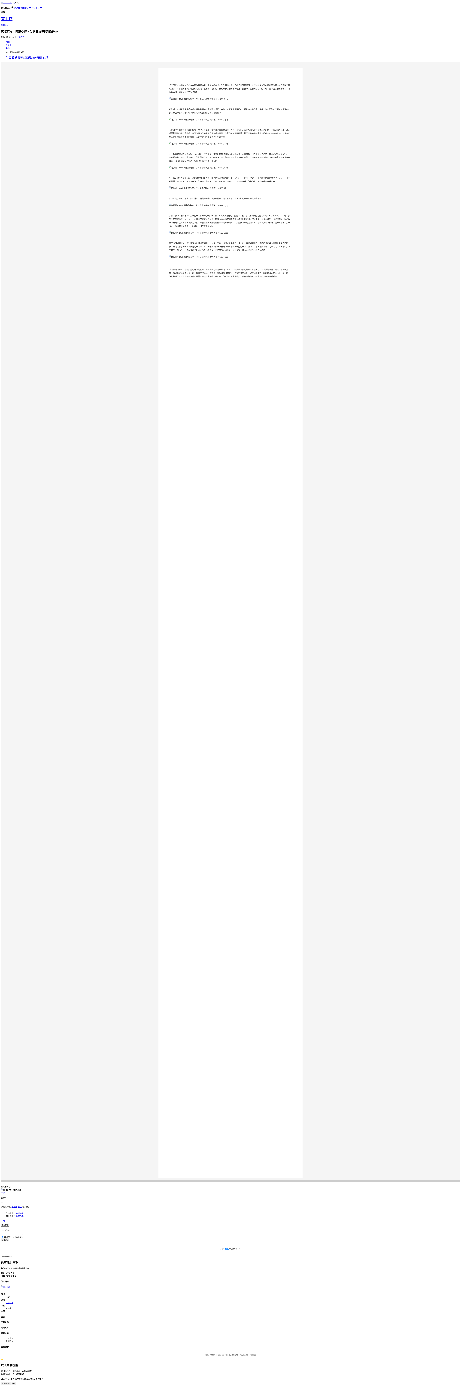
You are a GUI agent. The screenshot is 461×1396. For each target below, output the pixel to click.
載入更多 (5, 1225)
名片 (8, 48)
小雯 (3, 1193)
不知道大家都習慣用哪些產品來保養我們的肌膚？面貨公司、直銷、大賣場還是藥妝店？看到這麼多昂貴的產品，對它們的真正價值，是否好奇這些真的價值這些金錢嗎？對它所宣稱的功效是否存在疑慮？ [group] (229, 111)
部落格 (9, 45)
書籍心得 (20, 1216)
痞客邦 (14, 1207)
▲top (3, 1220)
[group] (230, 100)
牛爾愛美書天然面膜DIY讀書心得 (27, 57)
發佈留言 (5, 1240)
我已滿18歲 (6, 1383)
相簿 (8, 42)
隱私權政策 (244, 1355)
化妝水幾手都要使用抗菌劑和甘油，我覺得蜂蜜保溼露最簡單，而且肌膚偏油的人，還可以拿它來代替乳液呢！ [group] (216, 198)
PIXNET (212, 1355)
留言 (20, 1207)
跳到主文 (5, 25)
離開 (13, 1383)
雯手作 (6, 18)
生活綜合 (20, 37)
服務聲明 (253, 1355)
